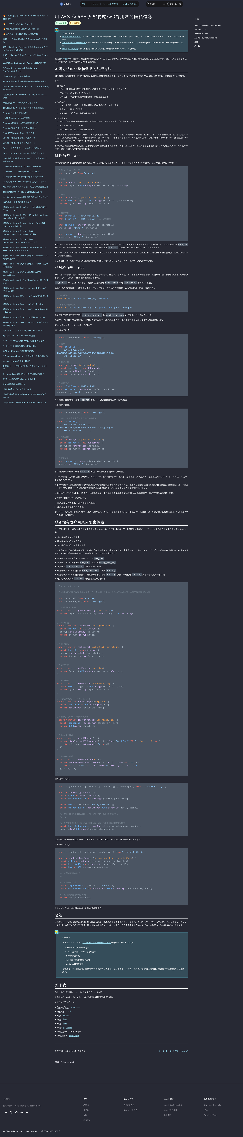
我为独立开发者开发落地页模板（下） (20, 138)
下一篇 (169, 1051)
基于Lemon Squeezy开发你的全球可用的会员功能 (25, 197)
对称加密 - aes (200, 30)
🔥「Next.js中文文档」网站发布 (18, 24)
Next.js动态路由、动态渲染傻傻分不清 (20, 123)
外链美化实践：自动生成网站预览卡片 (20, 103)
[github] (16, 1112)
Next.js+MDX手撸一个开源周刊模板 (19, 128)
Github (68, 1011)
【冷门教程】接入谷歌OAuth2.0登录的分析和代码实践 (25, 396)
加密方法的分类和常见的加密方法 (207, 26)
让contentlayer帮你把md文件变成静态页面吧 (23, 374)
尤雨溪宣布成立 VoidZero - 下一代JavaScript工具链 (25, 96)
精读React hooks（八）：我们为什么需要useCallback (22, 273)
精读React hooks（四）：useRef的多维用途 (23, 304)
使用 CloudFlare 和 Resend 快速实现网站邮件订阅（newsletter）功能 (25, 48)
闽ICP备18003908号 (50, 1131)
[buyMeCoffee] (180, 4)
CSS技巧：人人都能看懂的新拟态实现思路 (22, 171)
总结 (196, 42)
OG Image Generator (213, 1105)
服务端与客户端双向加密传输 (205, 38)
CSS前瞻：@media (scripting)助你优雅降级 (23, 176)
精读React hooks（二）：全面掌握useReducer (24, 317)
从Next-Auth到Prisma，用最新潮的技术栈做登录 (25, 356)
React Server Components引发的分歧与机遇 (23, 153)
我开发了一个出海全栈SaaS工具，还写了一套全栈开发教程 (26, 88)
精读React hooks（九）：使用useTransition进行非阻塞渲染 (25, 265)
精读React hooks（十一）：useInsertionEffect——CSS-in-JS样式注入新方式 (24, 249)
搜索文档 (158, 4)
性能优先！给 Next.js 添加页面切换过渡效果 (23, 108)
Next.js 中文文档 (70, 48)
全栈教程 (65, 59)
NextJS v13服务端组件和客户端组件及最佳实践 (24, 341)
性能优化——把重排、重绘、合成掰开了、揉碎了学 (25, 367)
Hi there (94, 4)
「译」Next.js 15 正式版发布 (16, 76)
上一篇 (161, 1051)
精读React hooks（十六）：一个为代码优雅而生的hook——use (25, 208)
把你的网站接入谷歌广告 (14, 384)
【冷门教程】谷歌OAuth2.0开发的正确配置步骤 (25, 402)
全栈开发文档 (129, 1105)
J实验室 (66, 1015)
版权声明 (86, 1120)
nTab (206, 1110)
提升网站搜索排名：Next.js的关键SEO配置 (22, 192)
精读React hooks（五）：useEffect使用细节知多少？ (25, 297)
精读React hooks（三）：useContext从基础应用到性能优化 (25, 311)
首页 (84, 4)
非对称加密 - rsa (201, 34)
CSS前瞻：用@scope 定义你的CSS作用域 (22, 166)
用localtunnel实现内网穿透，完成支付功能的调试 (25, 187)
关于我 (197, 46)
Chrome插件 (61, 23)
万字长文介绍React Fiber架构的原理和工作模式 (24, 182)
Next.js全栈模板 (130, 4)
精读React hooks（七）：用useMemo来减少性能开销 (25, 281)
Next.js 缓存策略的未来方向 (16, 113)
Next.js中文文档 (110, 4)
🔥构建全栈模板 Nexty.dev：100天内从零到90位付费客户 (25, 17)
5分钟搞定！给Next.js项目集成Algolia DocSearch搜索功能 (20, 70)
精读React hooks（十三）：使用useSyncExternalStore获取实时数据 (19, 233)
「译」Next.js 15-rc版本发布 (16, 118)
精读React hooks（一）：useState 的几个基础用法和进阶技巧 (25, 324)
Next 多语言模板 (170, 1110)
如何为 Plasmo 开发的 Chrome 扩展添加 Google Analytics (25, 56)
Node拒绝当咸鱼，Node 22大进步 (18, 133)
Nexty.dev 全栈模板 (71, 36)
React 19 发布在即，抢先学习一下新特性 (22, 148)
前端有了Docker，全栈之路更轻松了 (19, 351)
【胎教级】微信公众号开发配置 (17, 389)
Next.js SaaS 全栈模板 (173, 1105)
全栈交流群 (74, 1035)
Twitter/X (184, 1051)
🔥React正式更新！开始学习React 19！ (21, 29)
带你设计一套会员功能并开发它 (17, 202)
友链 (85, 1115)
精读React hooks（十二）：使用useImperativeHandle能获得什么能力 (20, 241)
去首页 (176, 1051)
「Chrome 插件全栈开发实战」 (97, 942)
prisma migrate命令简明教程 (16, 361)
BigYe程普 (67, 1027)
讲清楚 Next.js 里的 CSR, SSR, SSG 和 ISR (23, 330)
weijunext (15, 1131)
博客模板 (167, 1115)
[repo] (171, 4)
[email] (6, 1112)
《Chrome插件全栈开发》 (74, 42)
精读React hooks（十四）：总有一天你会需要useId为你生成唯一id (24, 225)
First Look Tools (210, 1115)
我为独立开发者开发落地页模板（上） (20, 143)
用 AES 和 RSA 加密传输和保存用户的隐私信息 (24, 81)
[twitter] (176, 4)
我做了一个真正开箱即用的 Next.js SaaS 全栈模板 (25, 40)
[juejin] (22, 1112)
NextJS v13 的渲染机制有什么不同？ (20, 346)
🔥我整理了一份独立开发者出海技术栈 (20, 34)
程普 (65, 1019)
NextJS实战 (74, 23)
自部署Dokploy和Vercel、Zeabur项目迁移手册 (24, 63)
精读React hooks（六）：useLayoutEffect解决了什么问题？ (25, 289)
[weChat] (27, 1112)
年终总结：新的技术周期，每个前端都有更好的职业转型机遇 (25, 160)
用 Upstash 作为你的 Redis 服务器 (19, 335)
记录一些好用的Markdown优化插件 (19, 379)
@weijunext (76, 1007)
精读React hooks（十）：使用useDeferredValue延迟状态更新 (25, 257)
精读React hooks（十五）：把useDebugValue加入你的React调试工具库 (25, 216)
